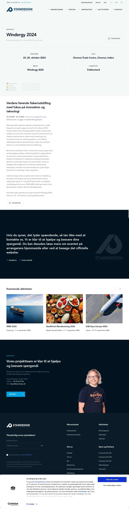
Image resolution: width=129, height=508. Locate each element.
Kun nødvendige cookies (112, 485)
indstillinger (82, 491)
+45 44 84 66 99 (26, 2)
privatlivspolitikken (25, 454)
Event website (26, 260)
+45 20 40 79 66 (18, 381)
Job (105, 2)
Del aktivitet (115, 38)
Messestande (56, 9)
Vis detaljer (30, 504)
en (111, 2)
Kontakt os (13, 260)
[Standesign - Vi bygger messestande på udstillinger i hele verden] (19, 9)
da (116, 2)
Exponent (102, 469)
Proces (71, 9)
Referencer (71, 465)
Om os (98, 2)
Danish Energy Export (34, 120)
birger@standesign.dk (17, 384)
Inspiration (86, 9)
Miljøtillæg (70, 473)
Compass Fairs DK (105, 453)
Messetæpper (104, 465)
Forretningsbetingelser (75, 469)
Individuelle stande (73, 435)
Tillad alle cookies (112, 479)
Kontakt (118, 9)
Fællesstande (71, 431)
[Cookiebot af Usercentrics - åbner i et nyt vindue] (13, 504)
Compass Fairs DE (105, 461)
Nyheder (102, 439)
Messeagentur (86, 2)
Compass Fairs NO (105, 457)
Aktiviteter (103, 9)
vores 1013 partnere (37, 482)
